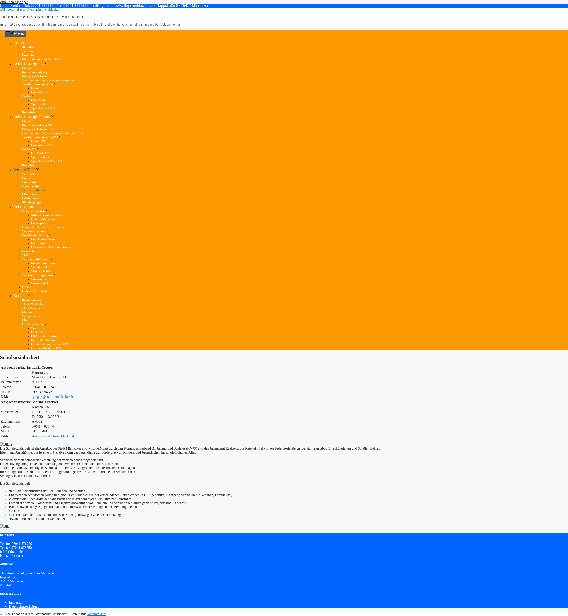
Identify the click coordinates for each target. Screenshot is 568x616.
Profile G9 (29, 149)
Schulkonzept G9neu (31, 117)
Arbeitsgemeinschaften (47, 215)
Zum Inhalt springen (14, 2)
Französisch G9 (42, 145)
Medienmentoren (43, 263)
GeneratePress (96, 614)
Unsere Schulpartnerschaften (51, 247)
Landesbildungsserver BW (49, 344)
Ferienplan (38, 223)
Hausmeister (31, 186)
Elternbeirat (30, 194)
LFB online (38, 332)
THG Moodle (31, 308)
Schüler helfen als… (36, 259)
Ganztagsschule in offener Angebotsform (50, 80)
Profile (26, 96)
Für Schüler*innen (43, 239)
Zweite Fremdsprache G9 (40, 137)
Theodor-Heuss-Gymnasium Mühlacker (42, 17)
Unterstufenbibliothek (37, 291)
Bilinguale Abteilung (35, 76)
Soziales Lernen (33, 231)
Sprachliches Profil (44, 108)
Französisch (39, 92)
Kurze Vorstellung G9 (37, 125)
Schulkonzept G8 (28, 64)
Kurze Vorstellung (34, 72)
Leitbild (27, 68)
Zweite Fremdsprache (37, 84)
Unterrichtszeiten (43, 219)
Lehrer (27, 178)
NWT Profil (38, 100)
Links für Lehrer (33, 324)
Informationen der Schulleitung (43, 59)
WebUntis (38, 328)
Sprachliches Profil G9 (46, 161)
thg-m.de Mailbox (43, 340)
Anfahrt (5, 585)
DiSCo (26, 287)
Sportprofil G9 (41, 157)
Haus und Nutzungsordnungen (43, 227)
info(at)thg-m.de (11, 551)
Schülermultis (40, 267)
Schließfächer (31, 316)
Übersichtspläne (33, 211)
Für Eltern (38, 243)
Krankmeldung (32, 300)
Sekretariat (29, 182)
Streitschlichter (41, 271)
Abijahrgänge (31, 202)
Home (18, 43)
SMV (25, 255)
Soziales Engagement (37, 275)
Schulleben (23, 207)
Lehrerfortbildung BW (46, 348)
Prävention (29, 251)
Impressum (16, 602)
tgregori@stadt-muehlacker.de (53, 397)
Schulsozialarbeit (34, 190)
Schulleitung (30, 174)
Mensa (27, 312)
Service (20, 295)
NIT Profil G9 (40, 153)
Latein (35, 88)
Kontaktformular (11, 555)
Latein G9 (38, 141)
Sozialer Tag (39, 279)
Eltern (26, 320)
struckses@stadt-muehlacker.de (53, 436)
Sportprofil (38, 104)
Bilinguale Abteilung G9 (38, 129)
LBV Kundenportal (44, 336)
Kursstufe (29, 112)
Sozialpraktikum (42, 283)
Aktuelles (28, 47)
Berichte (28, 55)
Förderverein (31, 198)
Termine (28, 51)
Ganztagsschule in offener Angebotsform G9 (53, 133)
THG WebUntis (32, 304)
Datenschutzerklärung (24, 606)
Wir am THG (24, 170)
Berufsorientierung (35, 235)
